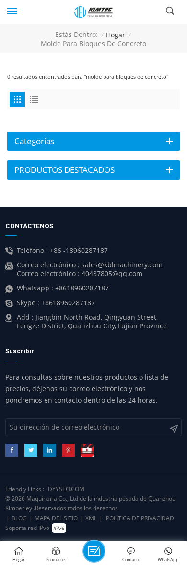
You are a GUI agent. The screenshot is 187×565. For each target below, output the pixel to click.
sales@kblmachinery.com (122, 265)
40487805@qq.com (112, 273)
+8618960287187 (82, 288)
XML (91, 518)
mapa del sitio (56, 518)
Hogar (115, 34)
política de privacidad (140, 518)
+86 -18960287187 (79, 250)
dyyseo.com (66, 489)
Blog (19, 518)
